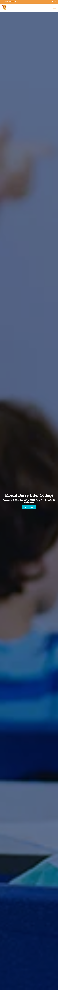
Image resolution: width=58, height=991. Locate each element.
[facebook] (50, 1)
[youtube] (52, 1)
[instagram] (55, 1)
